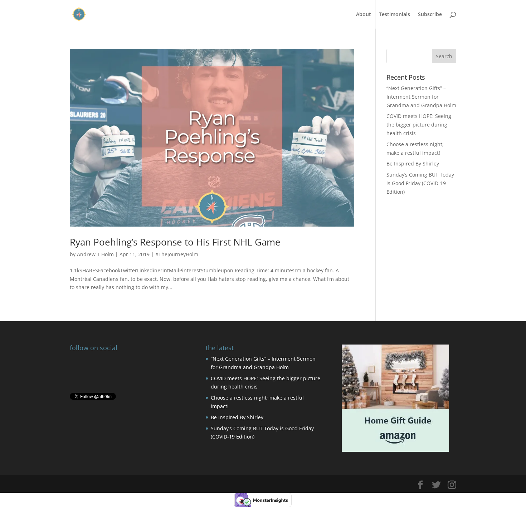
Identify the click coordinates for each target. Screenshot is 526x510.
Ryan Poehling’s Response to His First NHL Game (175, 242)
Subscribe (430, 15)
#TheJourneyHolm (176, 254)
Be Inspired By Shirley (412, 163)
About (363, 15)
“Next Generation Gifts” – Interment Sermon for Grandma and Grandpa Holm (421, 97)
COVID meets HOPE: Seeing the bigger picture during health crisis (418, 125)
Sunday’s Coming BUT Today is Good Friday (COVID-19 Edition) (420, 183)
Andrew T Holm (95, 254)
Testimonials (394, 15)
